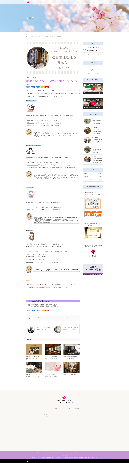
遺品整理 (34, 77)
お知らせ (92, 176)
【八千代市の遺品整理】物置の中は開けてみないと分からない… (97, 151)
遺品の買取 (46, 416)
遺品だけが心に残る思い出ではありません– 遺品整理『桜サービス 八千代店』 (34, 358)
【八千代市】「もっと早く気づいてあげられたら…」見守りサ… (97, 141)
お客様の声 (61, 2)
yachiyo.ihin (34, 317)
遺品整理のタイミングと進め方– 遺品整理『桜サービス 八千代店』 (53, 357)
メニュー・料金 (41, 2)
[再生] (84, 93)
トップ (33, 2)
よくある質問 (70, 2)
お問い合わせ (94, 2)
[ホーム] (26, 34)
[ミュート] (99, 93)
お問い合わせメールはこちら (93, 54)
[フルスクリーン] (101, 93)
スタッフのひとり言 (92, 179)
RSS (27, 461)
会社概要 (79, 2)
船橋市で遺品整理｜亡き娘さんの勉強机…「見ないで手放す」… (97, 122)
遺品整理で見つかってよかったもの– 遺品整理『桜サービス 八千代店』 (33, 375)
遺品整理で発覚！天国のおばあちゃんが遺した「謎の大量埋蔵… (97, 131)
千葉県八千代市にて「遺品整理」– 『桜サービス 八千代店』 (70, 357)
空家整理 (45, 414)
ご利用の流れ (52, 2)
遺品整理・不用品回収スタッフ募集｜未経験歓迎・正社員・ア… (97, 160)
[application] (93, 88)
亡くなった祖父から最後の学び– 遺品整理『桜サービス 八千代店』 (53, 375)
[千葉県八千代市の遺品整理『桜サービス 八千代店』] (64, 402)
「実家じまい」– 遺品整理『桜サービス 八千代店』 (71, 375)
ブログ (86, 2)
